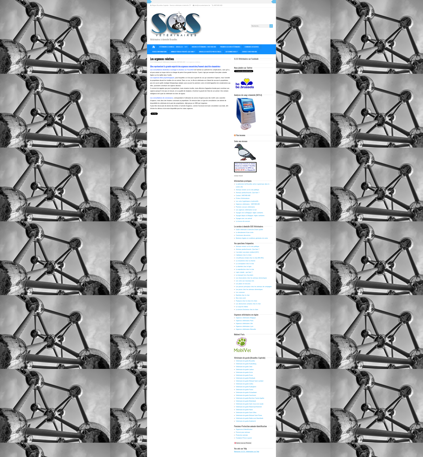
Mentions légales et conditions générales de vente (252, 238)
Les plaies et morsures (243, 284)
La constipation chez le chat (245, 263)
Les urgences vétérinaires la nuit (246, 210)
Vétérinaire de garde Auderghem (246, 387)
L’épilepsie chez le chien (243, 255)
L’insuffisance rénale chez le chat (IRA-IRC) (250, 258)
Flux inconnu (240, 135)
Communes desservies (252, 47)
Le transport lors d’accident (244, 275)
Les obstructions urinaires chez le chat (248, 304)
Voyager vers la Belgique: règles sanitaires (249, 213)
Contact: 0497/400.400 (249, 51)
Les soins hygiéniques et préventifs (247, 201)
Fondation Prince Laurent (244, 438)
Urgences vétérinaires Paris (244, 320)
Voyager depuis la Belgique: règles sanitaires (250, 215)
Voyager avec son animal (244, 218)
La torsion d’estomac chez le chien (247, 309)
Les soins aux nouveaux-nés (245, 281)
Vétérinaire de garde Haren (244, 409)
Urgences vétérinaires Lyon (244, 326)
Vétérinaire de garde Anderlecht (246, 421)
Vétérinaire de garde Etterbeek (245, 378)
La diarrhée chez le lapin (243, 266)
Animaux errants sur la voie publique (247, 190)
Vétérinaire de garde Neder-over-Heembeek (249, 418)
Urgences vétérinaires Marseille (246, 329)
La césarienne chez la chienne (245, 261)
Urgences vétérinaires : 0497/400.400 (204, 47)
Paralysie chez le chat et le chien (246, 301)
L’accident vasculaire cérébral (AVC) (247, 252)
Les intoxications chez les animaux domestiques (251, 278)
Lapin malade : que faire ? (244, 272)
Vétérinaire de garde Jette (244, 366)
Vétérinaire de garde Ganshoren (246, 395)
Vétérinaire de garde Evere (244, 375)
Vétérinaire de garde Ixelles (244, 384)
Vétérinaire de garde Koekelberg (246, 364)
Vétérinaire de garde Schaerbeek (246, 392)
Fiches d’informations (159, 51)
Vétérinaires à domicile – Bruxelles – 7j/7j (173, 47)
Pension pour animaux (243, 432)
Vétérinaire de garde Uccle (244, 372)
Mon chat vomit (241, 298)
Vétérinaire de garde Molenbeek (246, 401)
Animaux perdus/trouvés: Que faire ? (183, 51)
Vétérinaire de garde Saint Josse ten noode (249, 404)
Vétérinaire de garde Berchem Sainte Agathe (250, 398)
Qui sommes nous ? (231, 51)
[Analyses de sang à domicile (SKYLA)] (246, 129)
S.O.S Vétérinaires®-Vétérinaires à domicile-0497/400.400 (167, 62)
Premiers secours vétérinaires (230, 47)
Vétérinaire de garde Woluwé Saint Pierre (249, 415)
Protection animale (242, 435)
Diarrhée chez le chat (242, 295)
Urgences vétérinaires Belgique (246, 318)
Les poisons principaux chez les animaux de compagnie (254, 286)
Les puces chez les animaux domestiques (249, 289)
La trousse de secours (243, 221)
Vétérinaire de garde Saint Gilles (246, 412)
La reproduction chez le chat (245, 269)
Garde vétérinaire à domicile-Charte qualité (249, 229)
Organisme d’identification (244, 429)
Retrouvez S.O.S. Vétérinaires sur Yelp (246, 451)
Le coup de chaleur (242, 306)
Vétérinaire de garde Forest (244, 389)
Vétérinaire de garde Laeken (245, 369)
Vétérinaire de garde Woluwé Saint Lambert (249, 381)
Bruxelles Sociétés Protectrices (210, 51)
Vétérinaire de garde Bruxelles (245, 361)
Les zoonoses (240, 292)
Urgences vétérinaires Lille (244, 323)
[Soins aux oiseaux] (245, 172)
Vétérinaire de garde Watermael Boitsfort (249, 407)
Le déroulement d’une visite (244, 232)
